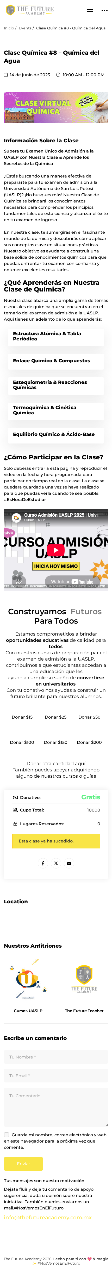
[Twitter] (56, 863)
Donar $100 (22, 742)
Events (25, 28)
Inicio (9, 28)
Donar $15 (22, 717)
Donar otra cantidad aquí (56, 763)
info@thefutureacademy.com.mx (48, 1217)
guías (89, 776)
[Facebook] (43, 863)
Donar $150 (55, 742)
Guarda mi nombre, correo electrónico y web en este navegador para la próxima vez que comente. (55, 1141)
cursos (71, 776)
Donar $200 (89, 742)
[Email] (69, 863)
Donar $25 (55, 717)
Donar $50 (89, 717)
